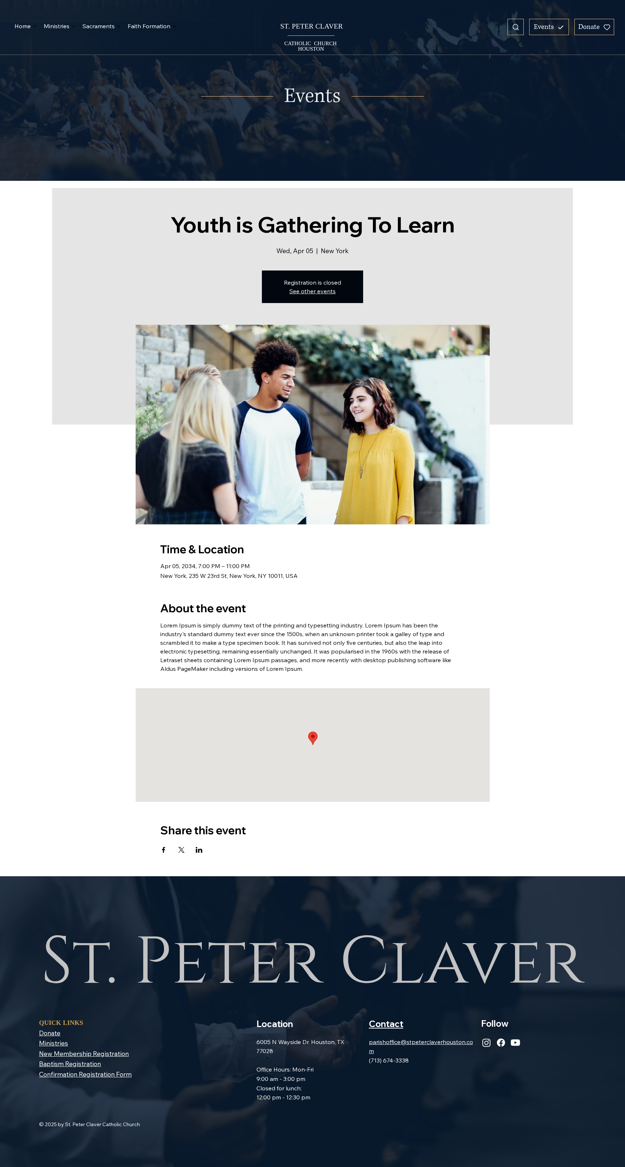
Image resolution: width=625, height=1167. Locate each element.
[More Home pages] (35, 26)
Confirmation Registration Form (85, 1074)
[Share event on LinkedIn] (199, 850)
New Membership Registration (84, 1053)
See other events (312, 291)
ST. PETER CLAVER (311, 26)
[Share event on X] (181, 850)
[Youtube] (515, 1042)
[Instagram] (486, 1042)
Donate (49, 1033)
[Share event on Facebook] (163, 850)
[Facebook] (501, 1042)
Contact (386, 1023)
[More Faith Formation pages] (174, 26)
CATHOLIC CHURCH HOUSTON (311, 46)
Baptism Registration (70, 1064)
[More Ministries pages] (73, 26)
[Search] (515, 27)
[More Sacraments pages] (118, 26)
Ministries (53, 1043)
